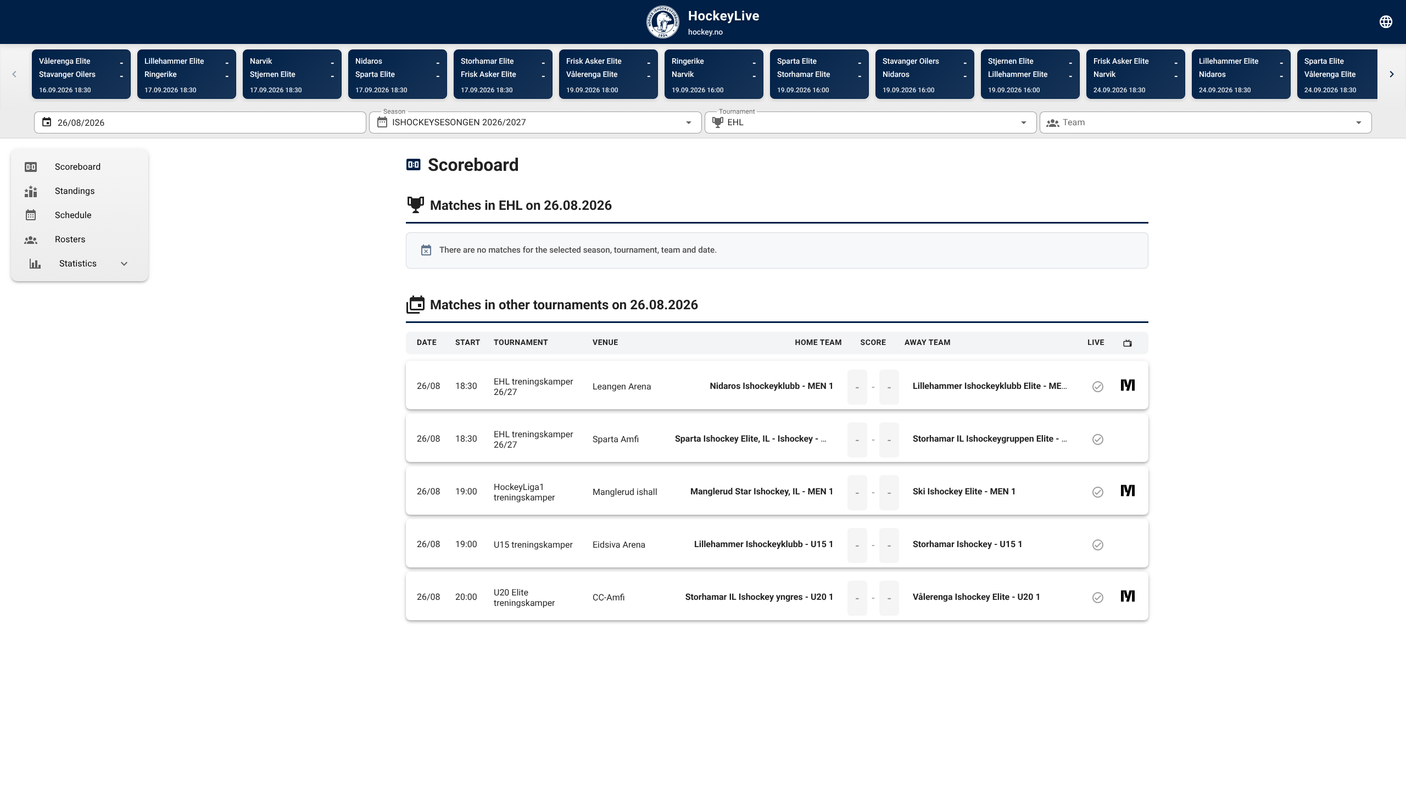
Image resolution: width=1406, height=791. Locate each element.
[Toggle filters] (1386, 22)
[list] (79, 215)
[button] (1006, 122)
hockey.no (705, 32)
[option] (79, 167)
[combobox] (535, 122)
